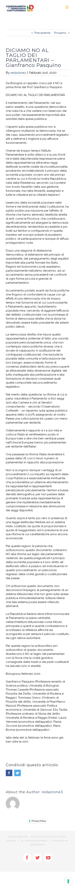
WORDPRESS (37, 844)
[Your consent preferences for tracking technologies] (68, 881)
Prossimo (60, 33)
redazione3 (18, 73)
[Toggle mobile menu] (67, 7)
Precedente (42, 33)
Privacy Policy (39, 821)
